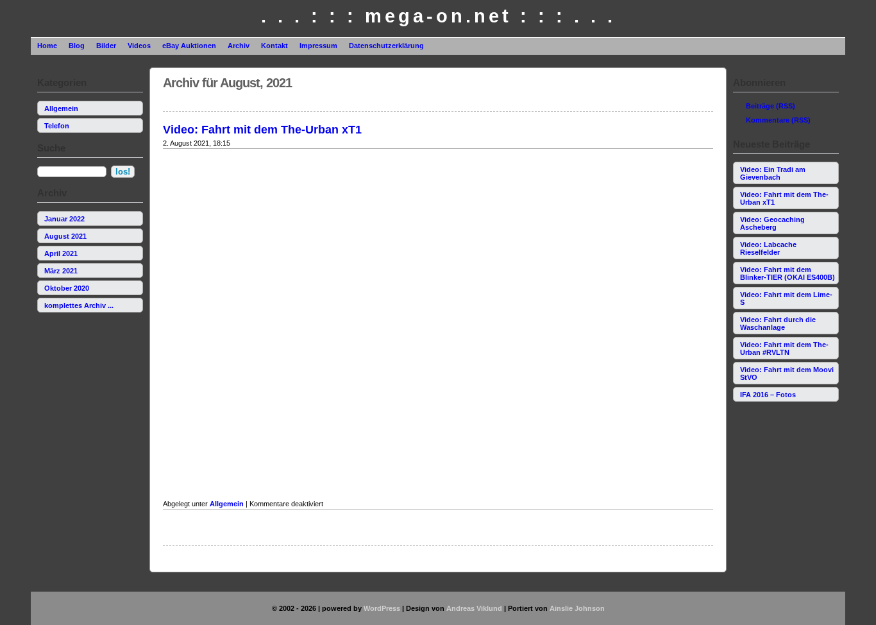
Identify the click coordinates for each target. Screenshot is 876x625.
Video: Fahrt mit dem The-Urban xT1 (784, 198)
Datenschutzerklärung (386, 45)
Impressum (318, 45)
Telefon (56, 126)
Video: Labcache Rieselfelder (768, 248)
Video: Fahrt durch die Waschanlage (778, 323)
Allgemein (61, 108)
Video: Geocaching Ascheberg (772, 223)
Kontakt (274, 45)
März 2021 (61, 271)
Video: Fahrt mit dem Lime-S (786, 298)
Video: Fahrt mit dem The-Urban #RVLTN (784, 348)
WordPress (382, 608)
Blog (77, 45)
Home (47, 45)
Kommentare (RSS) (778, 120)
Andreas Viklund (474, 608)
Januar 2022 (64, 219)
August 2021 (65, 236)
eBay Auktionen (189, 45)
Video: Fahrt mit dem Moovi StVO (787, 373)
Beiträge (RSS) (770, 106)
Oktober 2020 (66, 288)
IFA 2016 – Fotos (768, 394)
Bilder (106, 45)
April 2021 (61, 253)
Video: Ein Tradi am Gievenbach (772, 173)
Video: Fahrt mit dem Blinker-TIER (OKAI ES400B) (787, 273)
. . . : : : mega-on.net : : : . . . (438, 16)
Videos (139, 45)
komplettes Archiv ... (79, 305)
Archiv (238, 45)
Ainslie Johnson (577, 608)
